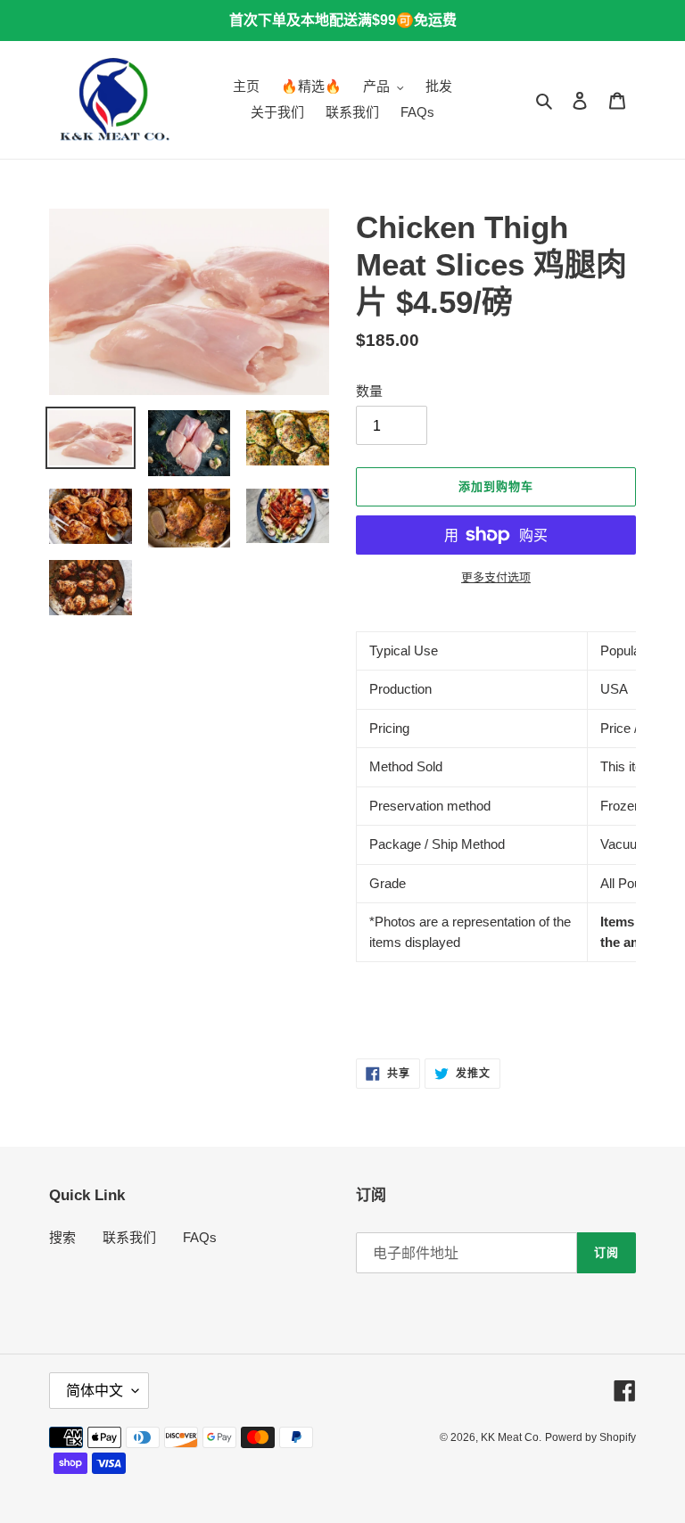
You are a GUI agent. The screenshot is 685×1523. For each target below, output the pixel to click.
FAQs (200, 1237)
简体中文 (94, 1390)
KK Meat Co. (511, 1437)
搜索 (62, 1237)
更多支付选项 (496, 577)
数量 (369, 391)
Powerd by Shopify (590, 1437)
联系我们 (129, 1237)
